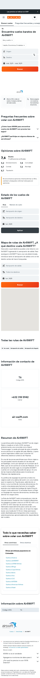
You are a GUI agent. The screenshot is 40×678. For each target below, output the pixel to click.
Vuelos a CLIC (10, 579)
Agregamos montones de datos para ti (17, 657)
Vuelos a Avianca (11, 558)
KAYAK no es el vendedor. (12, 653)
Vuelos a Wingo (11, 567)
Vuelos (11, 631)
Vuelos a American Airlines (14, 584)
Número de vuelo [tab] (16, 205)
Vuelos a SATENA (11, 581)
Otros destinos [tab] (25, 543)
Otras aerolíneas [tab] (10, 543)
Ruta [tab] (4, 205)
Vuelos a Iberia (10, 573)
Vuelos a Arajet (11, 587)
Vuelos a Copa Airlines (13, 570)
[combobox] (22, 211)
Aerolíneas (19, 631)
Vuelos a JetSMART (12, 561)
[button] (37, 11)
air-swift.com (20, 416)
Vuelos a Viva (10, 576)
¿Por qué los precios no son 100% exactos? (15, 661)
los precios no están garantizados (18, 647)
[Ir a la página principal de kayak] (14, 17)
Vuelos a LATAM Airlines (13, 564)
